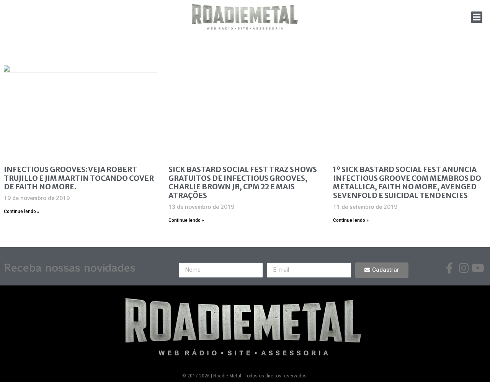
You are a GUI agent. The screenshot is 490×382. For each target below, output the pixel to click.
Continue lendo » (21, 211)
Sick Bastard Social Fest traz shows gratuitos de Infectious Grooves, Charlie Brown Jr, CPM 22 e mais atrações (242, 182)
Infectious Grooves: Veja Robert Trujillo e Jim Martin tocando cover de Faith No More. (79, 178)
